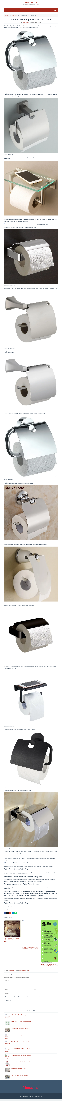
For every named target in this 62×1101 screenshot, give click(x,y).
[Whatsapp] (15, 913)
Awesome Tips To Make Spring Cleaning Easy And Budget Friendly (49, 965)
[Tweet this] (7, 913)
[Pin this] (10, 913)
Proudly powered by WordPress (26, 1096)
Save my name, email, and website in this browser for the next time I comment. (22, 997)
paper (23, 970)
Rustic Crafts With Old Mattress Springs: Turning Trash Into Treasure (11, 940)
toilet (26, 970)
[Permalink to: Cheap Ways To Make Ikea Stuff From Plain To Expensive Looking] (31, 933)
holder (20, 970)
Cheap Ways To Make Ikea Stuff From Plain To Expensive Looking (30, 948)
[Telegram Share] (13, 913)
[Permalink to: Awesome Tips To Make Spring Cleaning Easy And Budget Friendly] (49, 941)
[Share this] (5, 913)
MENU (55, 10)
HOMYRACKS (31, 2)
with (29, 970)
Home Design (11, 970)
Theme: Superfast (38, 1096)
